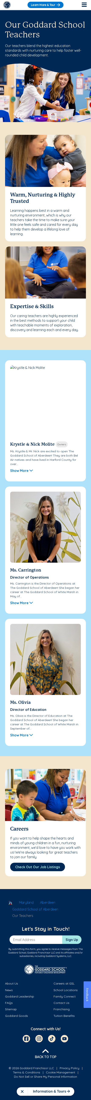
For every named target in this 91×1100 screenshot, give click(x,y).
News (9, 990)
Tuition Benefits (64, 1016)
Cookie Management (60, 1072)
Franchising (62, 1009)
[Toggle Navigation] (84, 5)
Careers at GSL (64, 983)
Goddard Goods (16, 1016)
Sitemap (11, 1009)
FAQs (9, 1003)
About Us (11, 983)
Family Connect (65, 996)
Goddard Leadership (19, 996)
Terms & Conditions (26, 1072)
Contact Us (61, 1003)
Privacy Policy (69, 1068)
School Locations (66, 990)
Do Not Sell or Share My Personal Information (45, 1077)
